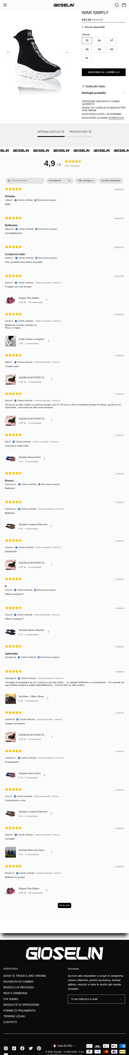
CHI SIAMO (10, 998)
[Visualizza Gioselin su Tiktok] (13, 1048)
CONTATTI (10, 1022)
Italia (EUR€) (65, 1045)
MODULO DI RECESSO (18, 987)
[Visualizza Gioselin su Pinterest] (38, 1048)
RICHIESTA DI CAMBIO (18, 981)
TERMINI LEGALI (14, 1016)
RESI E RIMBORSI (15, 993)
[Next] (66, 52)
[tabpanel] (64, 544)
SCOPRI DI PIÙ (116, 118)
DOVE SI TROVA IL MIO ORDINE (24, 975)
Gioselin (58, 1052)
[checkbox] (110, 181)
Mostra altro (64, 905)
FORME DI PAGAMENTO (19, 1010)
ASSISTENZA (10, 968)
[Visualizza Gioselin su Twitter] (30, 1048)
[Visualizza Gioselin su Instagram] (5, 1048)
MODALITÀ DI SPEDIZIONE (21, 1004)
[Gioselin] (64, 5)
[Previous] (8, 52)
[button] (116, 5)
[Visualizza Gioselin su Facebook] (22, 1048)
